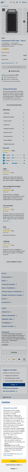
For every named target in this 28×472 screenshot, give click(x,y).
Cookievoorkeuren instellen (13, 465)
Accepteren (13, 461)
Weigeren (13, 468)
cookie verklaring (7, 455)
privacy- (19, 454)
